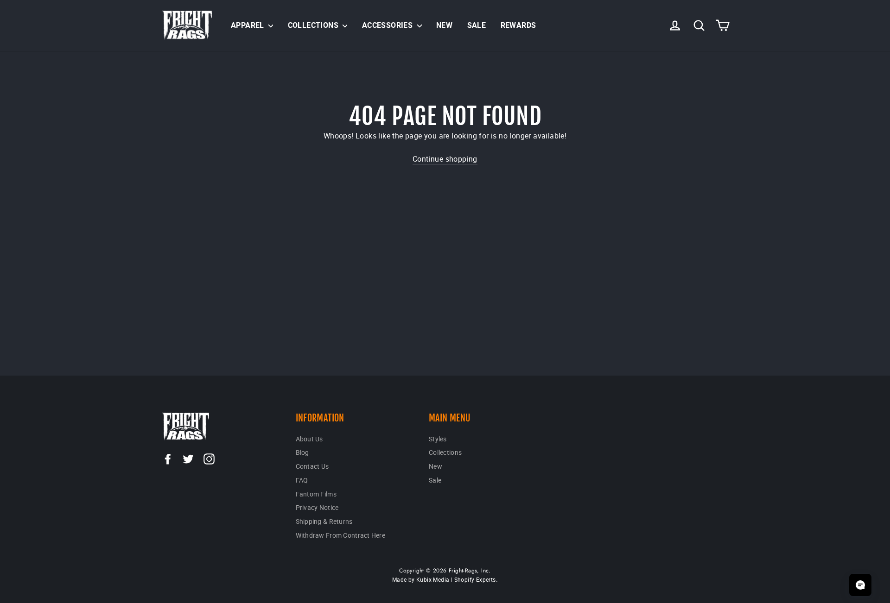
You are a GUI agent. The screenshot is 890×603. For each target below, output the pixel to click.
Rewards (518, 25)
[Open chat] (860, 585)
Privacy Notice (317, 507)
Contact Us (312, 466)
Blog (302, 452)
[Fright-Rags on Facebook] (167, 458)
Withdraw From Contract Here (341, 535)
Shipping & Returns (324, 521)
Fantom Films (316, 494)
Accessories (388, 25)
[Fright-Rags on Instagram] (209, 458)
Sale (476, 25)
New (444, 25)
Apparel (248, 25)
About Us (309, 438)
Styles (438, 438)
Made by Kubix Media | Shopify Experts (444, 579)
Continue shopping (445, 159)
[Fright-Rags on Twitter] (188, 458)
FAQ (302, 480)
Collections (314, 25)
